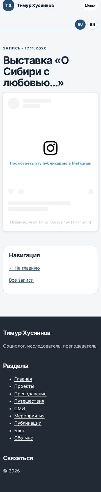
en (92, 24)
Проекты (24, 386)
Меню (90, 5)
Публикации (28, 423)
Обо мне (23, 438)
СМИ (19, 408)
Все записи (21, 280)
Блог (19, 430)
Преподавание (30, 393)
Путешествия (29, 401)
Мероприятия (29, 416)
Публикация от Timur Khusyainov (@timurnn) (50, 222)
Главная (23, 379)
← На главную (24, 268)
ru (80, 24)
